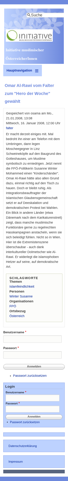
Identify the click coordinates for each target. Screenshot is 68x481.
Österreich (16, 316)
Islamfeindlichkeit (21, 286)
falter (9, 128)
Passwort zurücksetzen (30, 375)
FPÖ (12, 306)
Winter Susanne (21, 296)
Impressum (16, 461)
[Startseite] (29, 40)
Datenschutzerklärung (23, 446)
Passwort (10, 348)
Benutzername (13, 332)
